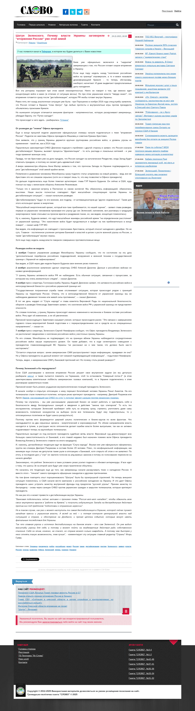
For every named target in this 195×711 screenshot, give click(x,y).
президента (43, 546)
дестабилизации (92, 546)
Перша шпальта (37, 24)
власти (128, 546)
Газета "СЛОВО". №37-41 (141, 664)
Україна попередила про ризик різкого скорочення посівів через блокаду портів (155, 77)
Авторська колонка (68, 24)
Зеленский (49, 550)
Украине (72, 550)
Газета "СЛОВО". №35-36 (141, 668)
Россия (76, 546)
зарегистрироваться (52, 622)
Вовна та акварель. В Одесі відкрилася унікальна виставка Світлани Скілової (155, 65)
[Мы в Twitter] (73, 12)
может (68, 546)
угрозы (26, 550)
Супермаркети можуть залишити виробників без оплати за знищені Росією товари (156, 139)
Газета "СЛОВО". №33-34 (141, 673)
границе (65, 550)
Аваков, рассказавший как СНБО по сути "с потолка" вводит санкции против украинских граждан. (70, 398)
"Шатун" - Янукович (27, 609)
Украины (33, 546)
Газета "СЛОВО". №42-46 (141, 659)
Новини (52, 24)
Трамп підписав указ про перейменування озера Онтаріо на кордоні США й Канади (152, 127)
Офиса (41, 550)
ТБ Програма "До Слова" (30, 655)
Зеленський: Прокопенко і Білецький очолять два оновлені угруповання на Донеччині (153, 174)
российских (60, 546)
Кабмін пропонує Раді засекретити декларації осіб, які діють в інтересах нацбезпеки (154, 162)
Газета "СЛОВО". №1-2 (140, 654)
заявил (121, 546)
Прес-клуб (23, 659)
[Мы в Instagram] (87, 12)
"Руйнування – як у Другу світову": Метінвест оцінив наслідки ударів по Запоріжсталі (156, 115)
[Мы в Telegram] (80, 12)
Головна (21, 24)
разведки (33, 550)
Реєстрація (167, 11)
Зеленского (112, 546)
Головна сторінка (26, 649)
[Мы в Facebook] (66, 12)
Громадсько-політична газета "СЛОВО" (37, 10)
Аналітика (42, 43)
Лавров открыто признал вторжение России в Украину (45, 596)
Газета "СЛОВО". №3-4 (140, 650)
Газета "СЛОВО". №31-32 (141, 678)
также (82, 546)
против (103, 546)
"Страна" (64, 120)
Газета (84, 24)
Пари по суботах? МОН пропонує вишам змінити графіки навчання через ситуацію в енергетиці (154, 150)
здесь (30, 376)
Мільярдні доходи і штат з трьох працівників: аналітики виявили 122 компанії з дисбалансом (156, 89)
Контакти (95, 24)
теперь (58, 550)
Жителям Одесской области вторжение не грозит (42, 606)
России (19, 550)
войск (51, 546)
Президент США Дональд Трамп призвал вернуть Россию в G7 (49, 592)
